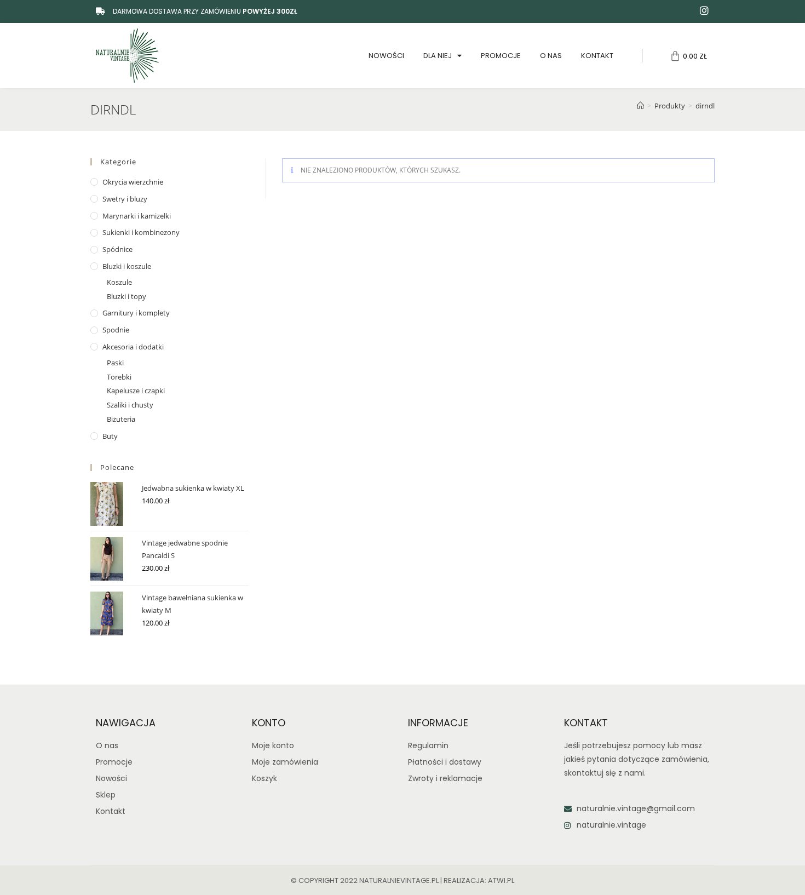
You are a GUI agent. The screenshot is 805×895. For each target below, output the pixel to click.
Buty (110, 436)
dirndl (705, 106)
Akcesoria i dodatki (133, 347)
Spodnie (115, 330)
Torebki (119, 377)
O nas (551, 55)
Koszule (119, 282)
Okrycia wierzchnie (132, 182)
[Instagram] (704, 10)
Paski (115, 363)
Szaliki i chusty (130, 405)
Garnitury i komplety (136, 313)
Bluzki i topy (126, 296)
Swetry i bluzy (124, 199)
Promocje (501, 55)
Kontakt (597, 55)
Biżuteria (121, 419)
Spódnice (117, 249)
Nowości (386, 55)
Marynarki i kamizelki (136, 216)
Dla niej (437, 55)
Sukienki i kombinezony (141, 232)
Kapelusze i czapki (136, 390)
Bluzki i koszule (126, 266)
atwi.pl (501, 880)
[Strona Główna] (640, 106)
